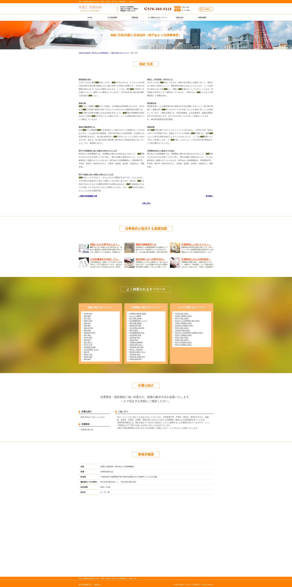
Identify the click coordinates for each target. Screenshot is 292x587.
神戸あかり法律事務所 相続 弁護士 (187, 321)
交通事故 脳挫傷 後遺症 (137, 314)
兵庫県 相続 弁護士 (182, 314)
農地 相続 (87, 359)
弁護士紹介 (180, 17)
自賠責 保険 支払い (136, 345)
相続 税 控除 (88, 328)
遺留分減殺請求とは (87, 127)
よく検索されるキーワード (157, 17)
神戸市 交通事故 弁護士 (183, 342)
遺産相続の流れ (85, 79)
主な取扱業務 (112, 17)
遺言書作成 (151, 103)
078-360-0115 (160, 9)
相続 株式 (87, 340)
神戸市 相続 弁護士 (182, 318)
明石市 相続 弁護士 (182, 338)
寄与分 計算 (88, 345)
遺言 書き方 (88, 342)
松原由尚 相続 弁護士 (182, 330)
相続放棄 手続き (89, 333)
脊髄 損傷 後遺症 (135, 323)
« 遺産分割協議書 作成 (88, 196)
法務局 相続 (88, 314)
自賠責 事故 (133, 340)
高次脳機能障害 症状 (136, 333)
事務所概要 (202, 17)
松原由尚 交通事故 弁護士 (184, 326)
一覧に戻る (146, 203)
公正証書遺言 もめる (91, 350)
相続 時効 (87, 330)
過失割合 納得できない (137, 352)
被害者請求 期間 (135, 326)
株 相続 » (209, 196)
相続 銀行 (87, 323)
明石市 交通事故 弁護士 (183, 345)
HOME (89, 17)
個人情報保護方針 (85, 585)
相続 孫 (86, 352)
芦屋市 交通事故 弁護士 (183, 323)
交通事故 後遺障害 (136, 342)
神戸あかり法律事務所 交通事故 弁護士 (189, 333)
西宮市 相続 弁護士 (182, 328)
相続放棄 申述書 (89, 347)
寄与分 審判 (88, 338)
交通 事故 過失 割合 (136, 347)
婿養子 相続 (88, 321)
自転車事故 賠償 (135, 335)
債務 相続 (87, 326)
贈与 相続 (87, 335)
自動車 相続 (88, 357)
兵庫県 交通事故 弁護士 (183, 316)
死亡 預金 (87, 318)
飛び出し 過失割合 (136, 350)
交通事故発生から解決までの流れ (161, 151)
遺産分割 (82, 103)
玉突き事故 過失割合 (136, 328)
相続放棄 (150, 127)
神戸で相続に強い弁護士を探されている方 (96, 174)
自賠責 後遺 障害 (135, 359)
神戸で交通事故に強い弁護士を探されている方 (98, 151)
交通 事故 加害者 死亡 (137, 357)
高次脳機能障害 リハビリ (138, 321)
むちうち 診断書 (135, 316)
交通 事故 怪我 (134, 354)
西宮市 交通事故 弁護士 (183, 335)
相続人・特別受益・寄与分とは (160, 79)
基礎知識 (135, 17)
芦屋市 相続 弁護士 (182, 340)
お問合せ (207, 9)
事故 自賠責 (133, 330)
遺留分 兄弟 (88, 354)
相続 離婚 (87, 316)
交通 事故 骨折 (134, 338)
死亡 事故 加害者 (135, 318)
